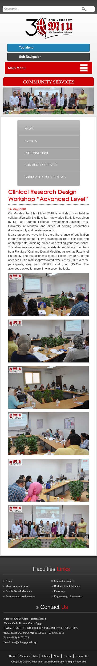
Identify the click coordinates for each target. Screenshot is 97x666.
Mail (35, 656)
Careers (68, 656)
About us (24, 656)
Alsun (9, 580)
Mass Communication (17, 586)
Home (12, 656)
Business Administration (67, 586)
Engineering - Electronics (68, 596)
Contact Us (82, 656)
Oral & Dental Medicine (19, 591)
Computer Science (64, 580)
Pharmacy (59, 591)
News (57, 656)
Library (46, 656)
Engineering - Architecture (20, 596)
